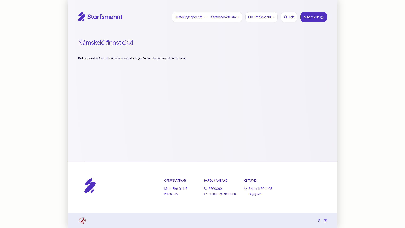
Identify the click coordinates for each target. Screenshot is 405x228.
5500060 (215, 189)
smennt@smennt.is (222, 194)
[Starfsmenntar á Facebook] (319, 220)
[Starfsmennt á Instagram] (325, 220)
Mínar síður (311, 17)
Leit (291, 17)
